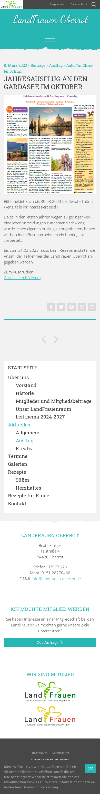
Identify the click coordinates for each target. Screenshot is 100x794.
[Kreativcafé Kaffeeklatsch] (44, 340)
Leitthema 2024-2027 (40, 417)
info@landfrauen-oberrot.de (56, 578)
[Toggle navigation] (50, 39)
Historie (25, 393)
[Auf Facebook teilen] (51, 307)
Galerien (17, 464)
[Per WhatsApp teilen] (82, 307)
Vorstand (26, 385)
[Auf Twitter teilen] (61, 307)
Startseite (22, 368)
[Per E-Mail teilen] (92, 307)
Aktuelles (19, 425)
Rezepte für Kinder (29, 496)
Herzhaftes (28, 488)
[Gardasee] (50, 144)
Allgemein (27, 433)
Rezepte (17, 472)
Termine (17, 456)
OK (90, 768)
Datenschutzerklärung (40, 787)
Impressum (57, 4)
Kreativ (24, 448)
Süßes (22, 480)
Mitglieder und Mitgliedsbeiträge (54, 401)
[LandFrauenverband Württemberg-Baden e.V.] (50, 691)
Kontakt (17, 503)
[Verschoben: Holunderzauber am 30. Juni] (56, 340)
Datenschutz (78, 4)
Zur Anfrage (48, 642)
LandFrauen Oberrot (50, 19)
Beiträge (38, 65)
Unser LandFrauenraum (43, 409)
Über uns (18, 377)
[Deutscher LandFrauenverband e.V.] (50, 715)
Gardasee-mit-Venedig (23, 277)
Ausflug (56, 65)
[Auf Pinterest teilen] (71, 307)
